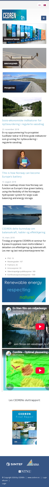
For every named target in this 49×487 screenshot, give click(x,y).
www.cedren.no (34, 477)
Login (4, 483)
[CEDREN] (14, 14)
